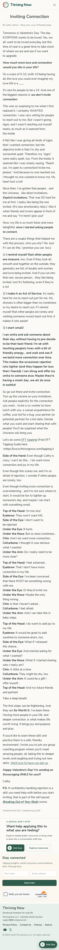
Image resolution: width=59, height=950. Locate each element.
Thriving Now (21, 4)
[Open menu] (54, 5)
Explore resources (38, 848)
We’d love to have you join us (29, 763)
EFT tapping (29, 440)
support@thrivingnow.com (14, 920)
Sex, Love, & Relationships (39, 25)
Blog (23, 25)
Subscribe (29, 882)
